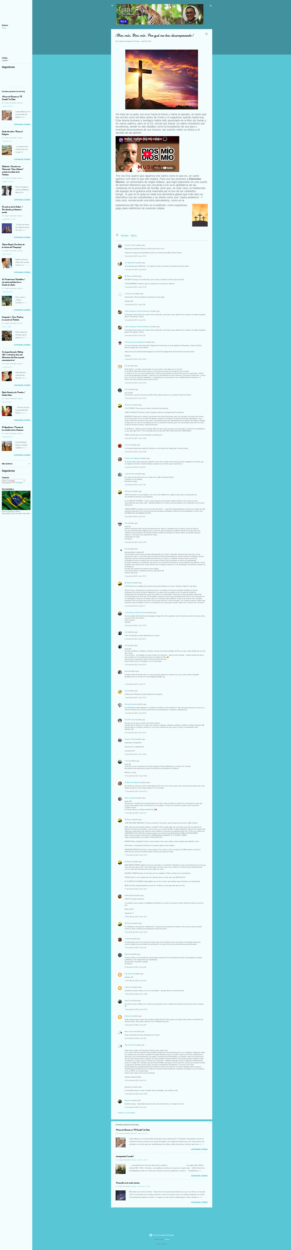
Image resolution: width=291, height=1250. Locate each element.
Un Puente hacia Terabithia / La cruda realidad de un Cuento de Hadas (13, 282)
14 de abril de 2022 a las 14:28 (136, 994)
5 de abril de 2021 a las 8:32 (135, 517)
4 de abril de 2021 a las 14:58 (135, 452)
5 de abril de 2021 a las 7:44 (135, 485)
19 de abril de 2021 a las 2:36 (135, 948)
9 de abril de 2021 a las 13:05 (135, 754)
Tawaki (127, 939)
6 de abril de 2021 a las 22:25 (135, 665)
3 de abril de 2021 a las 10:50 (135, 383)
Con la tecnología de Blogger (163, 1235)
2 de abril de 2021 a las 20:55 (135, 270)
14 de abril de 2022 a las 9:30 (135, 981)
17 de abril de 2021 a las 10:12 (136, 855)
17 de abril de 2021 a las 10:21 (136, 889)
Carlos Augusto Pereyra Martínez (137, 311)
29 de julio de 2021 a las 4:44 (135, 967)
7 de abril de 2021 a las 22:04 (135, 713)
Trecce (127, 445)
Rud (126, 549)
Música (133, 236)
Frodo (127, 761)
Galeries (167, 1239)
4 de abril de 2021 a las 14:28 (135, 438)
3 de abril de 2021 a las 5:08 (135, 305)
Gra (126, 632)
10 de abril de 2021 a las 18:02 (136, 776)
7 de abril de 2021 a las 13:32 (135, 698)
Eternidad (124, 236)
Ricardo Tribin (130, 245)
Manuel (127, 954)
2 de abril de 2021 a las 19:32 (135, 256)
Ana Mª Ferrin (130, 720)
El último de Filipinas (132, 458)
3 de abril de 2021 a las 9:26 (135, 320)
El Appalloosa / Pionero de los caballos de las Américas (12, 428)
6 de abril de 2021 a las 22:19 (135, 639)
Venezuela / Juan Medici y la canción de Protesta (12, 318)
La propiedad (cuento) (124, 1156)
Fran (126, 389)
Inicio (4, 28)
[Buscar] (210, 6)
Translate (19, 483)
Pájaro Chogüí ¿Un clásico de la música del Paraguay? (13, 246)
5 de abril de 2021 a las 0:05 (135, 467)
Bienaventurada (131, 704)
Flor (126, 366)
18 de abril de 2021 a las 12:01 (136, 917)
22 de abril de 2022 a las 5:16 (135, 1080)
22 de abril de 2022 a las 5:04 (135, 1038)
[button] (206, 34)
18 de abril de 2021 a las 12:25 (136, 932)
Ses (126, 691)
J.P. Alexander (130, 263)
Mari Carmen (129, 1032)
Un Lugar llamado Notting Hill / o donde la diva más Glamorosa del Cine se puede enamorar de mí (13, 356)
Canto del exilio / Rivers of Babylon (12, 133)
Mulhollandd (129, 895)
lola (126, 523)
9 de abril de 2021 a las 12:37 (135, 733)
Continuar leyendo (199, 1149)
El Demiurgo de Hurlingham (135, 342)
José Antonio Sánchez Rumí (135, 613)
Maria (127, 671)
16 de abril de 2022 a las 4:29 (135, 1025)
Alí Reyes (128, 276)
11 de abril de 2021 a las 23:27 (136, 791)
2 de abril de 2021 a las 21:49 (135, 287)
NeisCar (128, 1001)
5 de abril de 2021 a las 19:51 (135, 576)
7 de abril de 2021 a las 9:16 (135, 684)
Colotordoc (129, 294)
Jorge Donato (130, 474)
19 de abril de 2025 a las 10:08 (136, 1094)
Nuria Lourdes (130, 798)
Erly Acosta (129, 974)
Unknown (128, 987)
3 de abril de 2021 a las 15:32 (135, 398)
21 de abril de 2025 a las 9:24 (135, 1107)
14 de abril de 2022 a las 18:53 (136, 1009)
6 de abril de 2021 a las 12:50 (135, 625)
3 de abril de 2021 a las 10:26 (135, 359)
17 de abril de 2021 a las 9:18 (135, 813)
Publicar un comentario (126, 1113)
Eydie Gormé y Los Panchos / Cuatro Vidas (13, 393)
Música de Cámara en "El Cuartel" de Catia (133, 1129)
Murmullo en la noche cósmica (127, 1182)
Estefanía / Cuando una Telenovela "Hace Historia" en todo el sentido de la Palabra (12, 170)
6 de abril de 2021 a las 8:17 (135, 606)
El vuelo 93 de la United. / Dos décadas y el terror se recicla (12, 209)
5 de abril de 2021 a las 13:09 (135, 542)
